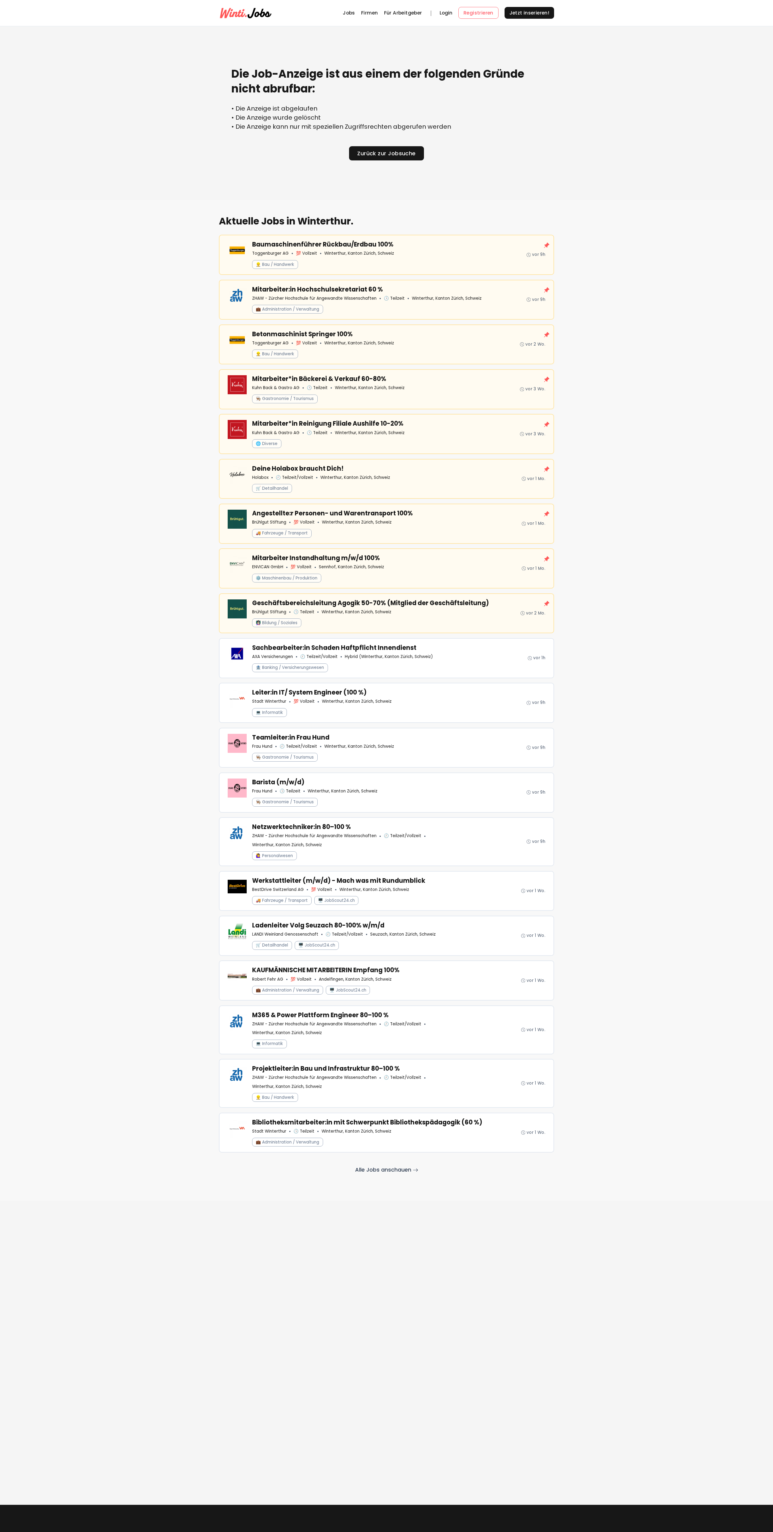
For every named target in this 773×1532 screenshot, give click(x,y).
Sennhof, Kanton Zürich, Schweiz (351, 567)
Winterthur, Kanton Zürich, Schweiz (359, 253)
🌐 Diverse (266, 444)
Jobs (349, 12)
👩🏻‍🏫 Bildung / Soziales (276, 623)
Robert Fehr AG (267, 979)
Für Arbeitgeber (403, 12)
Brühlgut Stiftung (269, 522)
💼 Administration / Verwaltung (287, 309)
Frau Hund (262, 746)
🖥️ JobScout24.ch (336, 900)
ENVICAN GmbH (267, 567)
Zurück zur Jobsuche (386, 153)
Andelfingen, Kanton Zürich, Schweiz (355, 979)
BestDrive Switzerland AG (278, 889)
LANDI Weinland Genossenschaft (285, 934)
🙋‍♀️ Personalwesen (274, 856)
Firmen (369, 12)
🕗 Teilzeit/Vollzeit (294, 477)
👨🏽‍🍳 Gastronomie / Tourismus (285, 399)
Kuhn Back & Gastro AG (276, 388)
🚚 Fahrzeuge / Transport (282, 533)
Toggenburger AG (270, 253)
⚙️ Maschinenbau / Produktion (286, 578)
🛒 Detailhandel (272, 488)
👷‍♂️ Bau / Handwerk (275, 264)
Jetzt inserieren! (529, 12)
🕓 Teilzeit (394, 298)
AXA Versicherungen (272, 657)
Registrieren (478, 12)
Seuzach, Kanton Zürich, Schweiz (403, 934)
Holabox (260, 477)
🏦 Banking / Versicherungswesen (290, 667)
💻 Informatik (269, 712)
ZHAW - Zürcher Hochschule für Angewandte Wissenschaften (314, 298)
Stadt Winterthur (269, 701)
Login (446, 13)
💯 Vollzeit (306, 253)
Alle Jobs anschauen (384, 1169)
